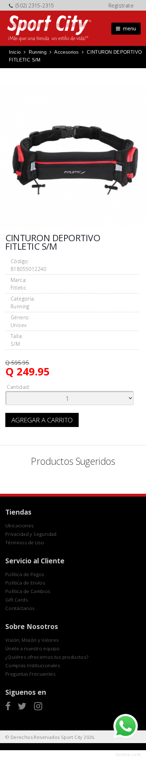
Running (37, 52)
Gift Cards (16, 600)
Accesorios (66, 52)
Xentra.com (128, 755)
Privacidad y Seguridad (31, 534)
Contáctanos (19, 608)
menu (128, 28)
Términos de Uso (24, 542)
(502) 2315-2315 (35, 5)
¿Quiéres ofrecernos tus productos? (47, 657)
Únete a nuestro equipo (32, 648)
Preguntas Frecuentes (30, 674)
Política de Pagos (24, 574)
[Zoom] (73, 157)
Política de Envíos (25, 583)
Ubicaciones (19, 525)
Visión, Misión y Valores (32, 640)
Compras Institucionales (32, 665)
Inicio (15, 52)
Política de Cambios (27, 591)
